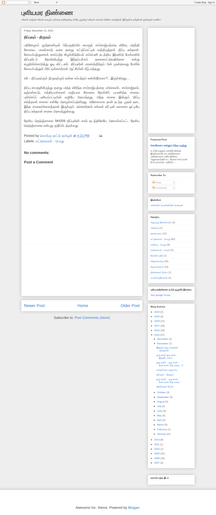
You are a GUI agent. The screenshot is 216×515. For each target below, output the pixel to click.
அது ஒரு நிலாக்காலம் (161, 222)
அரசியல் (155, 228)
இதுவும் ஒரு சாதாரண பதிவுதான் (167, 349)
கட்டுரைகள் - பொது (50, 141)
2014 (157, 439)
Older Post (130, 305)
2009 (157, 453)
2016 (157, 330)
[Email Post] (100, 136)
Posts (158, 182)
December (163, 339)
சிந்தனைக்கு (157, 261)
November (163, 343)
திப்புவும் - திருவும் (165, 374)
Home (82, 305)
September (163, 397)
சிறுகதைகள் (157, 266)
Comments (161, 187)
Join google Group (160, 295)
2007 (157, 462)
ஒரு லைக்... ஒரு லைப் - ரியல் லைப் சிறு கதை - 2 (169, 364)
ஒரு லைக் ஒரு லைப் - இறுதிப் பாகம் (166, 356)
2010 (157, 449)
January (161, 434)
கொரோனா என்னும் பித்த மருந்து (169, 145)
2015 (157, 335)
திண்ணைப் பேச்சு (159, 272)
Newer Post (34, 305)
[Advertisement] (82, 269)
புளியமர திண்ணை (47, 12)
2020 (157, 312)
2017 (157, 325)
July (159, 406)
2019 (157, 316)
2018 (157, 321)
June (160, 411)
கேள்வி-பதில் (157, 255)
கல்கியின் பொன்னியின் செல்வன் (167, 205)
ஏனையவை (156, 233)
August (161, 401)
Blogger (133, 507)
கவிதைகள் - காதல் (160, 250)
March (161, 424)
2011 (157, 444)
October (161, 392)
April (160, 420)
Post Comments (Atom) (92, 318)
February (162, 429)
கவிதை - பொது (158, 244)
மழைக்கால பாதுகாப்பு (166, 370)
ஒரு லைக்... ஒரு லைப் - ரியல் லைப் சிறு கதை (168, 380)
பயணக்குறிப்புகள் (159, 277)
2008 (157, 458)
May (159, 415)
